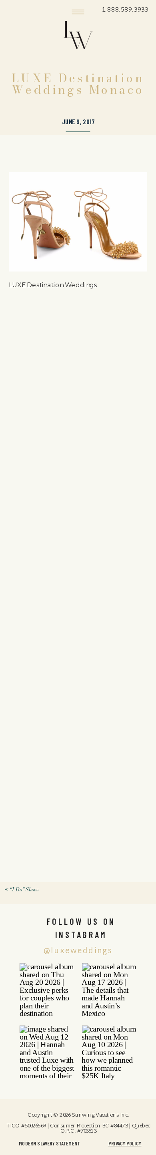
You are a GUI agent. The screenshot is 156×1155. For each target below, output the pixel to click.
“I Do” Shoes (24, 889)
